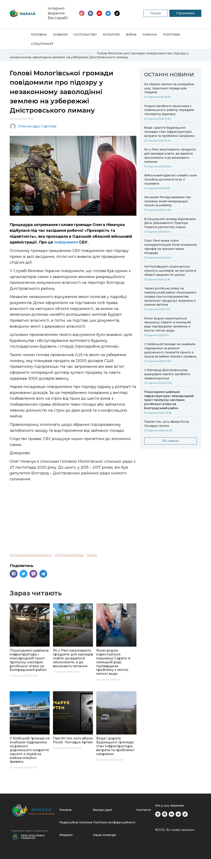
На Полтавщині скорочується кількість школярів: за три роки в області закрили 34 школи (170, 271)
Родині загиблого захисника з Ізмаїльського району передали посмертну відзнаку (169, 110)
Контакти (143, 810)
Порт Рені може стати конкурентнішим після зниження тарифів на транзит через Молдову (170, 247)
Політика (171, 34)
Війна (131, 34)
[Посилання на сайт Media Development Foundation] (28, 836)
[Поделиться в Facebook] (14, 574)
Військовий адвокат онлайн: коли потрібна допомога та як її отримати (170, 179)
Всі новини (170, 441)
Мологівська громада (69, 555)
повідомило (66, 242)
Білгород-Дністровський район (31, 555)
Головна (39, 34)
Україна (149, 34)
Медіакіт (66, 835)
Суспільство (85, 34)
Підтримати (185, 13)
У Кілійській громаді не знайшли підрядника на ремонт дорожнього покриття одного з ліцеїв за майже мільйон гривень (170, 350)
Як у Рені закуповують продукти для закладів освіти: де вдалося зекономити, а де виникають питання (170, 156)
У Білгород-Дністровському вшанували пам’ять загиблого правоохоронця (167, 374)
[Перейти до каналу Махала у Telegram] (117, 13)
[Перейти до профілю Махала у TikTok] (185, 814)
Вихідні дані (102, 810)
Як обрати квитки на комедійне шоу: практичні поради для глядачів (169, 88)
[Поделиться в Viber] (33, 574)
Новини (60, 34)
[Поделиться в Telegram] (43, 574)
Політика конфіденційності (114, 822)
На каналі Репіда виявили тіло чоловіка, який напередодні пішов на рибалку (167, 201)
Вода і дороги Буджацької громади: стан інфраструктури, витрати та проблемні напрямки (169, 132)
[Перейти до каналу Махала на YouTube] (108, 13)
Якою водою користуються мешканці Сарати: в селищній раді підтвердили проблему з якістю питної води (167, 325)
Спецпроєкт (42, 44)
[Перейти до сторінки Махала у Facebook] (90, 13)
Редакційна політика (75, 822)
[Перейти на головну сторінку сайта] (22, 13)
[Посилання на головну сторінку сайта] (33, 810)
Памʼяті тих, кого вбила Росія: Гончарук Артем (167, 424)
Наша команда (104, 835)
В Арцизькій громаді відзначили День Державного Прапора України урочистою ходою (170, 223)
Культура (111, 34)
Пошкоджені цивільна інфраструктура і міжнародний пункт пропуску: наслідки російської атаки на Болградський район (169, 400)
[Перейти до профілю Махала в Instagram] (81, 13)
